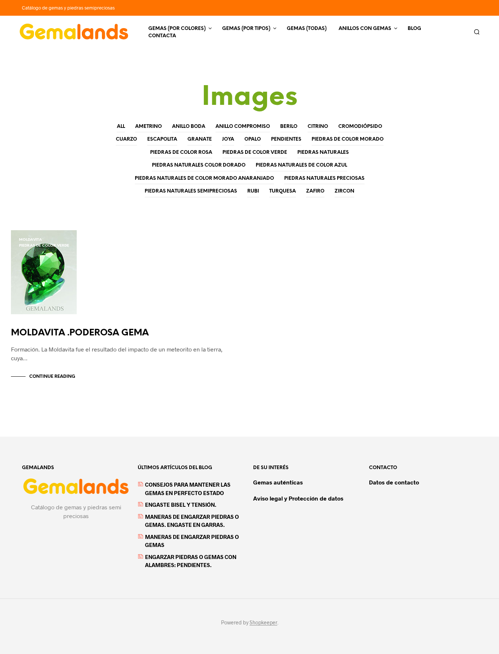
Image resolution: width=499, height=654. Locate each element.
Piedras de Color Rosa (181, 152)
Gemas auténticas (278, 482)
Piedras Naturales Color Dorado (198, 165)
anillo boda (188, 126)
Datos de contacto (394, 482)
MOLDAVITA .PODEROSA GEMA (80, 333)
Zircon (344, 191)
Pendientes (286, 139)
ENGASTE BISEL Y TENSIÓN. (180, 504)
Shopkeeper (263, 623)
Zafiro (315, 191)
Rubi (253, 191)
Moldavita (30, 240)
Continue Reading (52, 376)
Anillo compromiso (243, 126)
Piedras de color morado (348, 139)
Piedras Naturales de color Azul (301, 165)
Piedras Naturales (323, 152)
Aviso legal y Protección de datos (298, 498)
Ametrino (148, 126)
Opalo (252, 139)
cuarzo (126, 139)
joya (228, 139)
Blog (414, 28)
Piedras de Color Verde (254, 152)
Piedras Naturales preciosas (324, 178)
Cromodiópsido (360, 126)
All (121, 126)
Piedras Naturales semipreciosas (191, 191)
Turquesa (282, 191)
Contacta (162, 36)
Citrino (318, 126)
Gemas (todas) (307, 28)
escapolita (162, 139)
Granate (199, 139)
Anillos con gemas (365, 28)
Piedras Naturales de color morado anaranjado (204, 178)
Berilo (288, 126)
